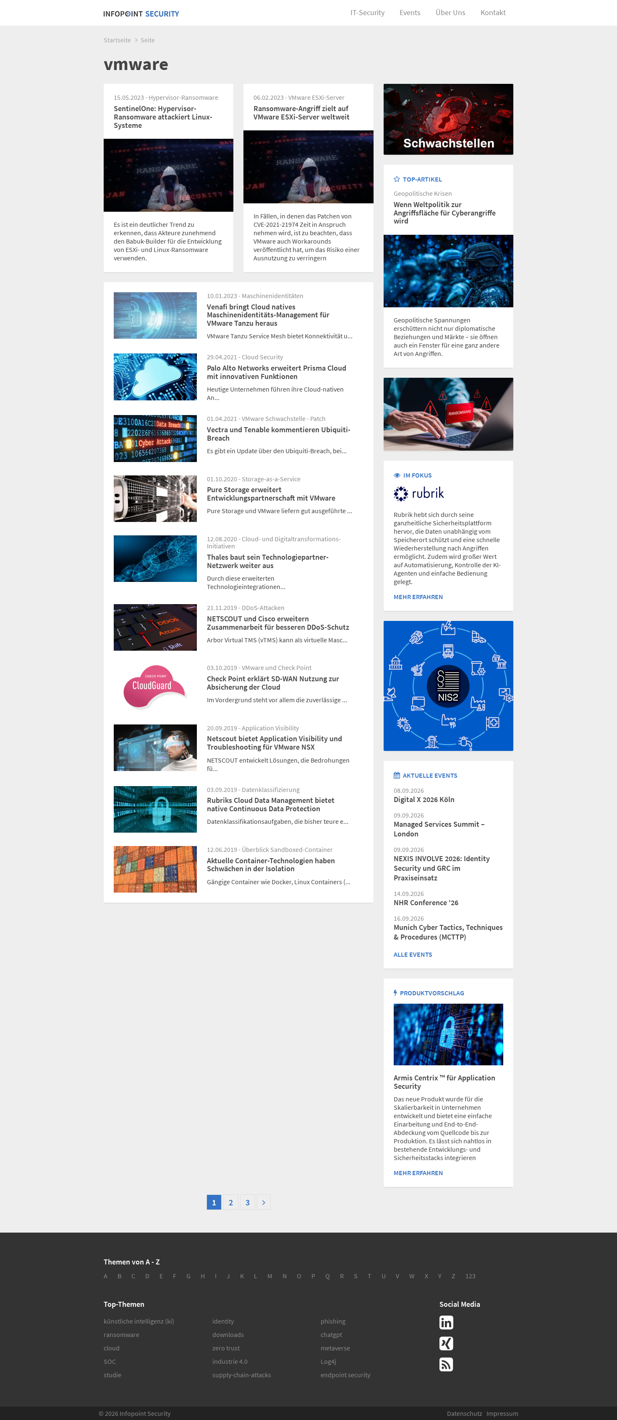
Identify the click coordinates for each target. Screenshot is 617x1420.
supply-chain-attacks (241, 1375)
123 (470, 1276)
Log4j (328, 1361)
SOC (110, 1361)
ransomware (121, 1334)
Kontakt (493, 12)
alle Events (413, 954)
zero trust (226, 1348)
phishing (333, 1321)
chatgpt (331, 1334)
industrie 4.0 (230, 1361)
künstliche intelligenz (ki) (139, 1321)
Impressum (502, 1413)
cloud (112, 1348)
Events (410, 12)
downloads (228, 1334)
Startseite (117, 40)
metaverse (335, 1348)
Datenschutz (464, 1413)
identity (223, 1321)
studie (112, 1375)
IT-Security (367, 12)
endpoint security (345, 1375)
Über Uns (450, 12)
